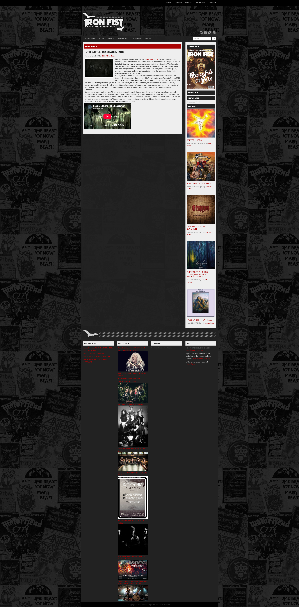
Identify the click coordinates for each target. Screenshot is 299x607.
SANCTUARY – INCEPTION (199, 183)
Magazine (90, 39)
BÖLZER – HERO (194, 140)
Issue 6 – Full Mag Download (94, 354)
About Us (178, 3)
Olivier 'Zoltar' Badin (108, 56)
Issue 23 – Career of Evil (92, 351)
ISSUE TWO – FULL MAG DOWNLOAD (97, 357)
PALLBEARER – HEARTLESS (199, 320)
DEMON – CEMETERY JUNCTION (197, 227)
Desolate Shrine (152, 59)
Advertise (212, 3)
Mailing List (200, 3)
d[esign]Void (190, 364)
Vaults (111, 39)
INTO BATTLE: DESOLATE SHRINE (104, 52)
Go (214, 39)
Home (168, 3)
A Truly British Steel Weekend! (129, 378)
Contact (188, 3)
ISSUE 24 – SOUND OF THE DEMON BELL (98, 348)
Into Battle (124, 39)
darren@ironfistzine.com (201, 358)
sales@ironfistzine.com (194, 350)
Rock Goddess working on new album (131, 404)
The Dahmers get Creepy (127, 381)
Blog (101, 39)
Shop (148, 39)
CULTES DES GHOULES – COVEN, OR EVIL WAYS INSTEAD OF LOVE (198, 274)
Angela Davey (209, 323)
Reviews (137, 39)
